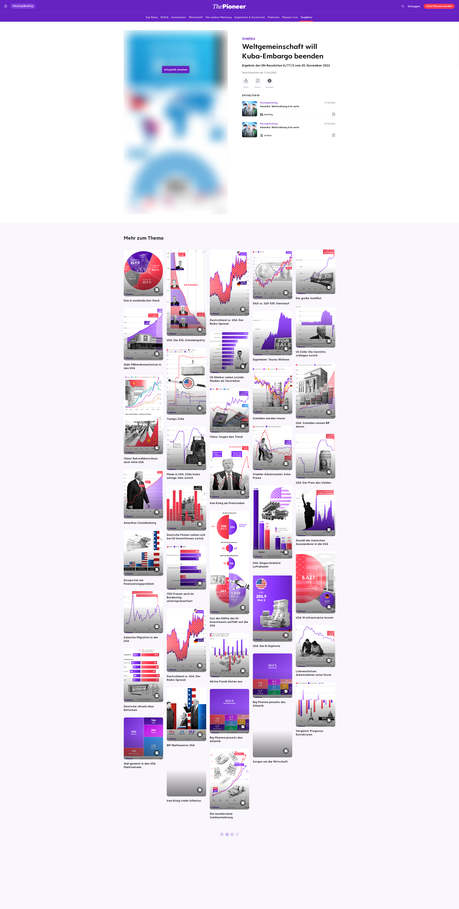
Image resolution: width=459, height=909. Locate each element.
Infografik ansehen (175, 69)
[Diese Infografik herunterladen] (269, 81)
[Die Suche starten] (402, 6)
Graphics (248, 38)
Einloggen (414, 6)
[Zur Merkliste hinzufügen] (257, 81)
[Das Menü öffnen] (5, 6)
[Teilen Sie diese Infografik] (246, 81)
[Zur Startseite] (229, 6)
